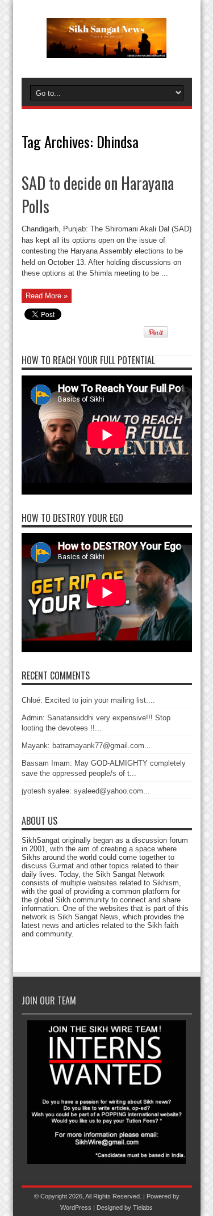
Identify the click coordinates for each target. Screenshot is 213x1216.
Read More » (47, 296)
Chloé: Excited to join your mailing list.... (88, 700)
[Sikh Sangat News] (106, 49)
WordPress (75, 1207)
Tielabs (143, 1207)
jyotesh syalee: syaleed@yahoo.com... (86, 791)
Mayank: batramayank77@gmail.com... (86, 745)
